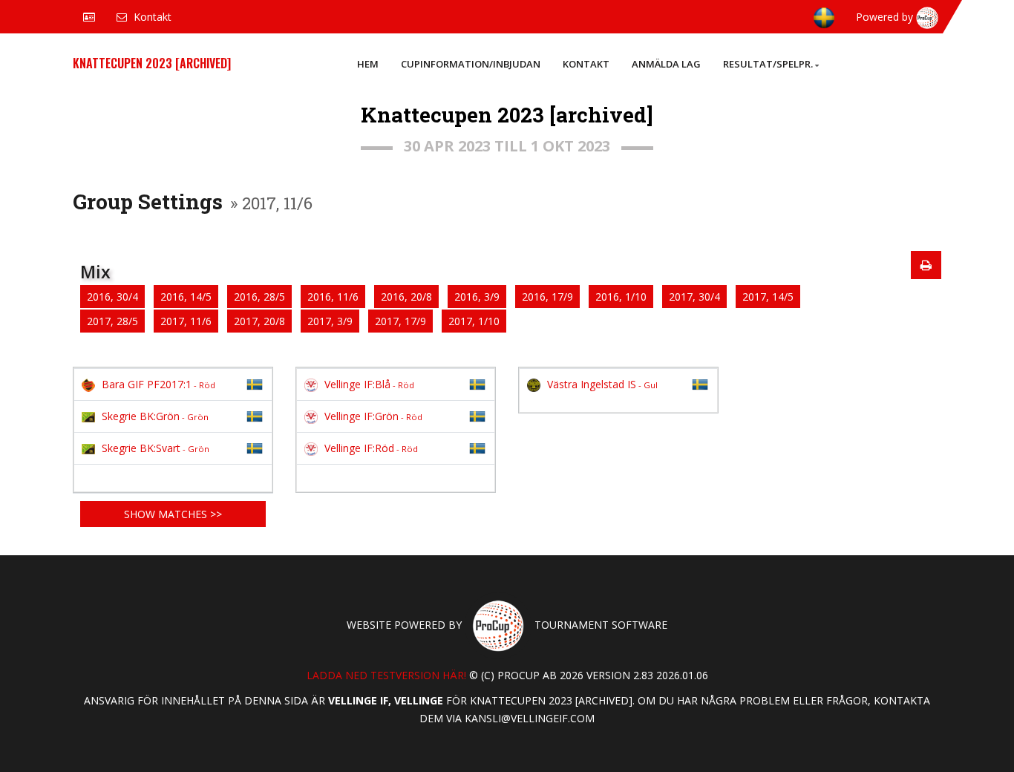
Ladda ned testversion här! (386, 675)
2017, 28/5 (112, 321)
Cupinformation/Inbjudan (470, 64)
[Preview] (926, 265)
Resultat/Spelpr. (768, 64)
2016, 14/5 (186, 297)
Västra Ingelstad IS (602, 384)
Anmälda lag (666, 64)
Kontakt (586, 64)
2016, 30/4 (112, 297)
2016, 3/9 (477, 297)
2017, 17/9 (400, 321)
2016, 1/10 (621, 297)
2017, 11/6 (186, 321)
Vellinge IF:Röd (371, 448)
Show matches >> (173, 514)
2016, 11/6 (333, 297)
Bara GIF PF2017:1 (158, 384)
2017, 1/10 (474, 321)
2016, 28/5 (259, 297)
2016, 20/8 (406, 297)
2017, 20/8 (259, 321)
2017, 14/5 (768, 297)
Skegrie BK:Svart (155, 448)
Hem (368, 64)
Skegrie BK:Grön (155, 416)
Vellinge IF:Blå (369, 384)
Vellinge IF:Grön (373, 416)
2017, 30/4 (694, 297)
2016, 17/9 (547, 297)
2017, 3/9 (330, 321)
